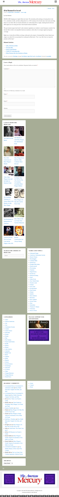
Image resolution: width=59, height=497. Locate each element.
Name (6, 94)
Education (7, 332)
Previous (49, 8)
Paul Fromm (33, 290)
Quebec (32, 294)
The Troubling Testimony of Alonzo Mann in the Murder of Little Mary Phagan (9, 201)
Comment (6, 68)
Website (6, 108)
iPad (31, 56)
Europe (7, 334)
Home (31, 387)
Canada (7, 328)
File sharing (33, 268)
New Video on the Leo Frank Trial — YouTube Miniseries (19, 220)
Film (6, 338)
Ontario (32, 284)
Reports (7, 360)
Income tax (32, 273)
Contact (32, 385)
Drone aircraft (33, 266)
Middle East (8, 352)
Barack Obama (33, 257)
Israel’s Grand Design (11, 49)
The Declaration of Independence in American (8, 221)
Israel (33, 56)
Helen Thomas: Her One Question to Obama (16, 53)
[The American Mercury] (29, 2)
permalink (49, 56)
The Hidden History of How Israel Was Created (13, 448)
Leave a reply (23, 12)
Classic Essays (8, 330)
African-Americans (9, 321)
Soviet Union (33, 301)
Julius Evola (33, 279)
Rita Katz (32, 297)
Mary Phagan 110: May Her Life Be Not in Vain (18, 201)
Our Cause (32, 286)
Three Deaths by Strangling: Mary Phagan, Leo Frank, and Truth (14, 404)
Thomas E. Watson (34, 306)
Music (6, 354)
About (17, 408)
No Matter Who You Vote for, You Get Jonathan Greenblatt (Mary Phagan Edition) (18, 182)
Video (6, 371)
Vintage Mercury (9, 375)
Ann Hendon (17, 12)
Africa (6, 319)
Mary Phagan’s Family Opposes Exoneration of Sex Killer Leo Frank (13, 415)
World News (8, 376)
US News (7, 369)
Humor (6, 347)
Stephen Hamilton (9, 408)
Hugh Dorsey (33, 271)
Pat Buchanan (33, 288)
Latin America (8, 349)
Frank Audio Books (10, 341)
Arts (6, 323)
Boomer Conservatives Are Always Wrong (18, 239)
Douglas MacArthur (35, 264)
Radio (6, 358)
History (7, 345)
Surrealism (32, 305)
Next (53, 8)
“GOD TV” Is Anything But (12, 51)
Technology (15, 56)
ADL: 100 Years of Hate (12, 45)
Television (7, 367)
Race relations (33, 295)
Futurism (32, 270)
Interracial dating (34, 275)
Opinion (7, 356)
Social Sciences (9, 364)
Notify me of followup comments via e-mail (14, 90)
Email (5, 101)
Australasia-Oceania (10, 327)
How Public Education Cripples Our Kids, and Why (13, 389)
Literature (7, 351)
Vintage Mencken (9, 373)
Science (7, 362)
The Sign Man (9, 47)
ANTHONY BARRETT (11, 446)
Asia (6, 325)
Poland (31, 292)
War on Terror (33, 310)
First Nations (8, 340)
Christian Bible (33, 260)
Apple (28, 56)
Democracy (33, 262)
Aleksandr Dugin (34, 253)
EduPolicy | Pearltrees (10, 419)
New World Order (34, 281)
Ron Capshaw (33, 299)
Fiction (6, 336)
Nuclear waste (33, 282)
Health (6, 343)
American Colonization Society (37, 255)
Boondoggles (33, 258)
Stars (31, 303)
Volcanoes (32, 308)
